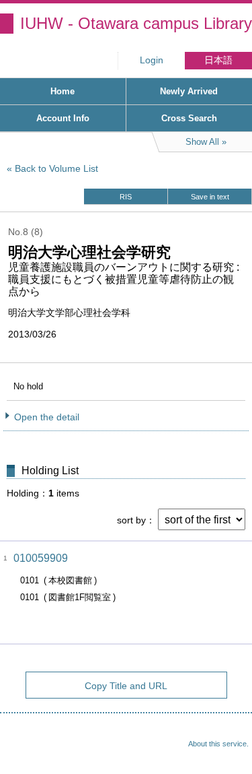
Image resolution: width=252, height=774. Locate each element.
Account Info (62, 118)
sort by (131, 520)
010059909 (40, 558)
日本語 (218, 60)
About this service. (218, 744)
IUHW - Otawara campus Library (136, 23)
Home (62, 91)
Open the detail (46, 417)
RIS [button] (126, 197)
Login (151, 60)
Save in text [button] (210, 197)
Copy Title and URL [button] (126, 685)
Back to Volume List (56, 168)
